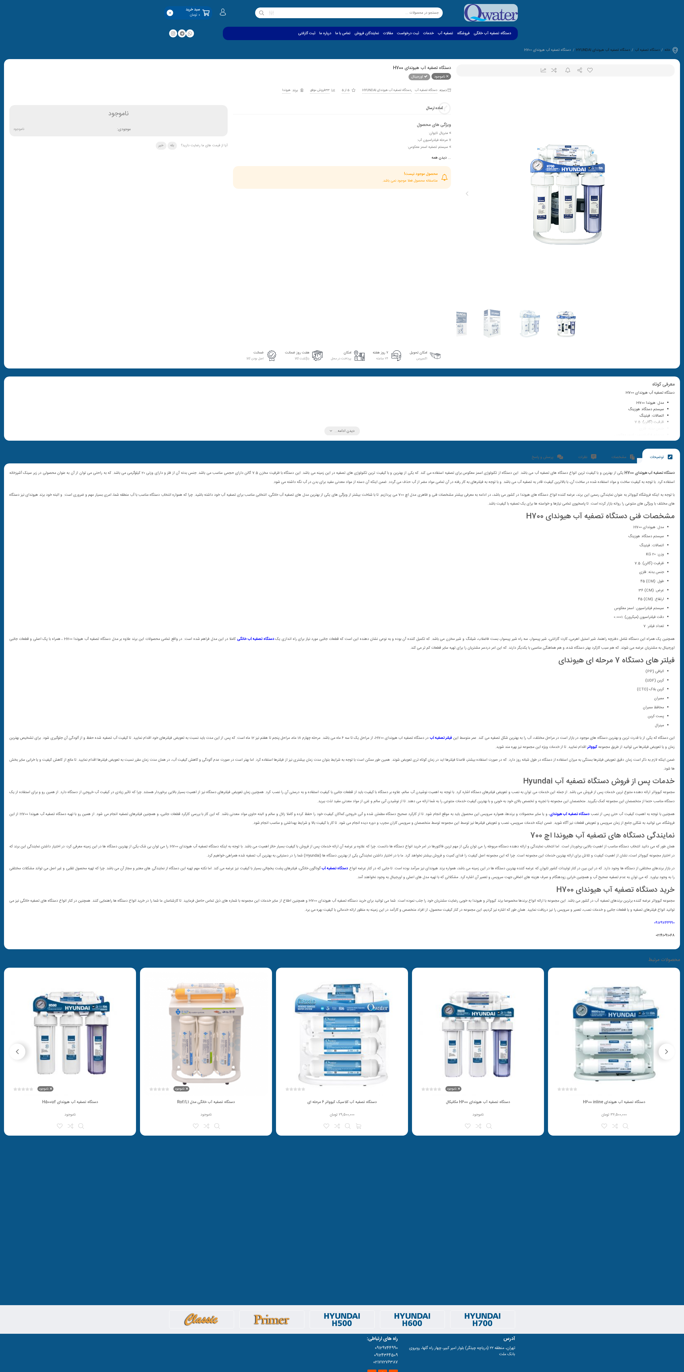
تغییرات (541, 70)
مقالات (388, 33)
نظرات (583, 457)
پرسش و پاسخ (543, 457)
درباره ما (325, 33)
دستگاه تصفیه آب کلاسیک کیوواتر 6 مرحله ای (342, 1102)
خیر (161, 145)
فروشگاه (463, 33)
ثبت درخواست (408, 33)
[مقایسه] (615, 1125)
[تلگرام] (182, 33)
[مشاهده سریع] (626, 1125)
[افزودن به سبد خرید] (359, 1125)
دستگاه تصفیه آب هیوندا (571, 814)
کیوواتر (592, 747)
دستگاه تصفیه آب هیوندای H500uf (70, 1102)
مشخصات (619, 457)
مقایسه (553, 70)
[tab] (661, 456)
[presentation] (467, 193)
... (441, 158)
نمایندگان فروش (367, 33)
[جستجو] (261, 12)
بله (172, 145)
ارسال (577, 70)
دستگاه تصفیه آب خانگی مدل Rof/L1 (206, 1102)
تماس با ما (343, 33)
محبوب (589, 70)
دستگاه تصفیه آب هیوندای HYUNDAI (603, 50)
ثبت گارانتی (306, 33)
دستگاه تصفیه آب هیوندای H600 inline (614, 1102)
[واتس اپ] (190, 33)
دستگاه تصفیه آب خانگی (492, 33)
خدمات (428, 33)
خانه (667, 50)
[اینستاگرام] (173, 33)
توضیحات (657, 457)
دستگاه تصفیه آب (647, 50)
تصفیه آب (445, 33)
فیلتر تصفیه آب (441, 738)
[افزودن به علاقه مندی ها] (605, 1125)
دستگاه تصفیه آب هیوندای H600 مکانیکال (478, 1102)
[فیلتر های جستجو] (271, 12)
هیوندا (286, 90)
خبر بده (565, 70)
